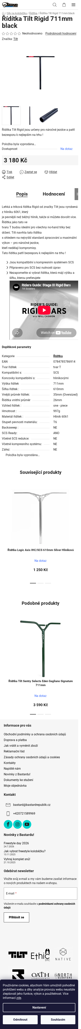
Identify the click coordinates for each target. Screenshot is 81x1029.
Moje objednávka (15, 785)
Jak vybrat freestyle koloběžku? (25, 851)
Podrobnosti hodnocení (60, 33)
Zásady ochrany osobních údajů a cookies (32, 757)
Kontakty (10, 763)
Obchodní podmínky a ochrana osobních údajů (35, 734)
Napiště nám (12, 768)
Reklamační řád (14, 751)
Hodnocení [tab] (54, 194)
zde (18, 998)
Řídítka (58, 356)
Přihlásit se (16, 917)
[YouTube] (27, 824)
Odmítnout (20, 1019)
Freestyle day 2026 (16, 843)
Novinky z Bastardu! (17, 774)
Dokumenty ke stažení (18, 780)
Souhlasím (58, 1019)
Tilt (15, 39)
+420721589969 (24, 813)
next (77, 509)
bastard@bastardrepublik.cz (31, 805)
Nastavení (39, 1007)
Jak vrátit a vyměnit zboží (21, 745)
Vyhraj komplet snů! (17, 859)
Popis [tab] (22, 194)
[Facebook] (8, 824)
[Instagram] (17, 824)
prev (4, 509)
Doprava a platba (15, 740)
